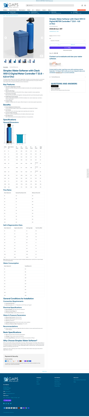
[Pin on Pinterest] (57, 53)
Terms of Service (58, 383)
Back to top (44, 371)
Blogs (75, 381)
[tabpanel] (23, 210)
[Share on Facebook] (55, 53)
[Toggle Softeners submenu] (40, 10)
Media (28, 10)
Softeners (38, 10)
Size (50, 38)
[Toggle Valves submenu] (51, 10)
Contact (38, 383)
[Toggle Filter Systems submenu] (25, 10)
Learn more (50, 0)
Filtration (5, 10)
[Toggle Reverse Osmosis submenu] (17, 10)
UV (32, 10)
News (38, 381)
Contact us (59, 72)
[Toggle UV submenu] (34, 10)
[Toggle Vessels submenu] (46, 10)
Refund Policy (57, 381)
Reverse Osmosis (13, 10)
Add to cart (73, 44)
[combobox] (50, 5)
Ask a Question (55, 86)
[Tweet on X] (53, 53)
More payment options (67, 50)
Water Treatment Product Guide (80, 379)
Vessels (44, 10)
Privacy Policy (57, 386)
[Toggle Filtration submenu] (7, 10)
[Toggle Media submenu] (30, 10)
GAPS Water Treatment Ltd (10, 412)
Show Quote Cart (87, 173)
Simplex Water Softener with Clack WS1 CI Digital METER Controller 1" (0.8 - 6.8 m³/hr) (12, 15)
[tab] (5, 67)
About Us (38, 379)
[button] (85, 5)
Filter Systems (22, 10)
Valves (49, 10)
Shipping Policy (57, 379)
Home (4, 15)
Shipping (50, 35)
